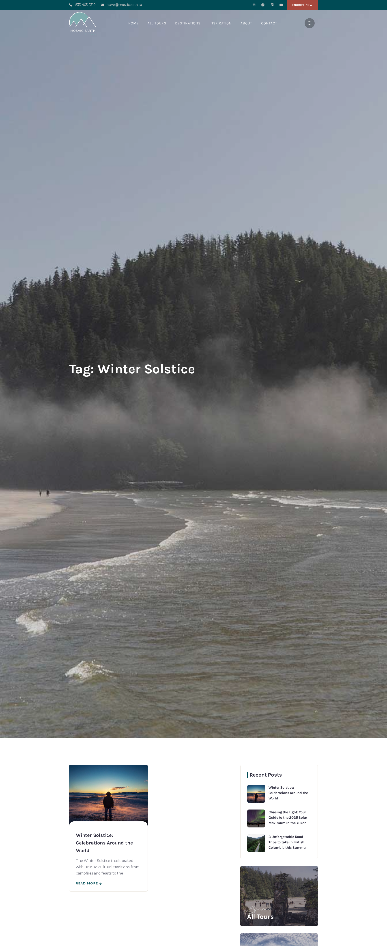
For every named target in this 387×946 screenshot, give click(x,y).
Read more (87, 883)
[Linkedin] (272, 5)
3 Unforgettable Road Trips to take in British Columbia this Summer (288, 842)
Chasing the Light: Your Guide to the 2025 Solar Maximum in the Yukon (288, 817)
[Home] (82, 23)
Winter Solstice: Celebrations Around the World (104, 842)
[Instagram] (253, 5)
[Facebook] (263, 5)
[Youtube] (281, 5)
